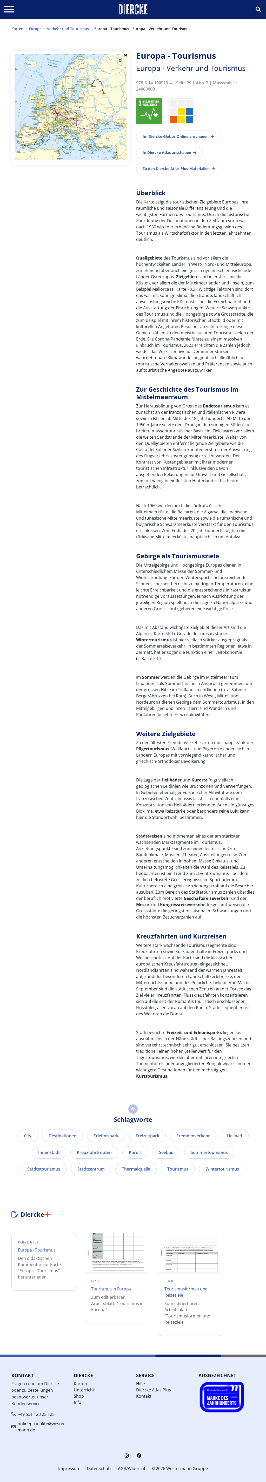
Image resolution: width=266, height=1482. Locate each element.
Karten (17, 28)
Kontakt (143, 1396)
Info (77, 1402)
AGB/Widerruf (131, 1468)
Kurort (135, 1152)
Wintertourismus (222, 1169)
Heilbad (234, 1136)
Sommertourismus (209, 1152)
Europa (35, 28)
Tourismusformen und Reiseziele (186, 1292)
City (27, 1136)
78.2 (191, 289)
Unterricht (84, 1390)
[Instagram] (127, 1455)
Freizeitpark (147, 1136)
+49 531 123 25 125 (36, 1414)
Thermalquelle (136, 1169)
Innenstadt (49, 1152)
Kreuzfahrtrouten (94, 1152)
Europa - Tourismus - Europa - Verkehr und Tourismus (142, 28)
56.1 (169, 633)
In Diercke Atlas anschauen (167, 152)
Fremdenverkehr (193, 1136)
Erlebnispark (106, 1136)
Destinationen (62, 1136)
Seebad (166, 1152)
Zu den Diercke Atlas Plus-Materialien (176, 168)
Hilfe (140, 1383)
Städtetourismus (43, 1169)
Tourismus (177, 1169)
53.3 (157, 658)
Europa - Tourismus (37, 1250)
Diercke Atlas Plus (153, 1390)
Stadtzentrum (91, 1169)
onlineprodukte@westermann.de (41, 1427)
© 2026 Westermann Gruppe (179, 1468)
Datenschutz (99, 1468)
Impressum (69, 1468)
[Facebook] (139, 1455)
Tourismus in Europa (111, 1289)
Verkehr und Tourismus (68, 28)
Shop (79, 1396)
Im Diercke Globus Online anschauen (176, 136)
